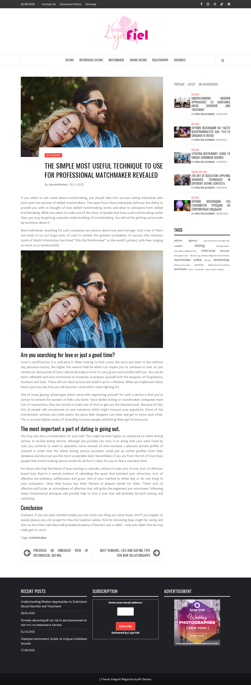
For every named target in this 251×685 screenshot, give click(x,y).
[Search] (222, 60)
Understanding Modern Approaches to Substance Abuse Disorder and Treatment (210, 104)
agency (192, 240)
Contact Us (49, 4)
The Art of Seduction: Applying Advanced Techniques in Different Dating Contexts (210, 180)
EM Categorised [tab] (208, 84)
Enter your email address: (126, 617)
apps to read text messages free (216, 241)
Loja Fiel (133, 632)
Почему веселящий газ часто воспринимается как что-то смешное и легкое (210, 132)
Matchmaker (116, 60)
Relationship (160, 60)
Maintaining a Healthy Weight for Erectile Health (209, 256)
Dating (69, 60)
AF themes (144, 679)
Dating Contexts (222, 246)
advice (178, 240)
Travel (190, 269)
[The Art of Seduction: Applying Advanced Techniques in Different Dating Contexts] (182, 179)
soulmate (180, 269)
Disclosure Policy (70, 4)
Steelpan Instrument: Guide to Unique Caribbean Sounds (210, 156)
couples (178, 245)
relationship (221, 260)
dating (200, 245)
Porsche (207, 260)
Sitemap (90, 4)
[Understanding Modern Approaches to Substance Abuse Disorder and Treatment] (182, 102)
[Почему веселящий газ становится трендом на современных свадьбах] (182, 205)
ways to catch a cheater (214, 269)
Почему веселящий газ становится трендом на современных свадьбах (210, 205)
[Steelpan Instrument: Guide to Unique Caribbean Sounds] (182, 158)
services (199, 264)
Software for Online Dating (218, 265)
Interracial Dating (91, 60)
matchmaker (38, 537)
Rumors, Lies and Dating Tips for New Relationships (125, 553)
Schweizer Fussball (182, 265)
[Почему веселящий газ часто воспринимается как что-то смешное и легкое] (182, 132)
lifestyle (224, 250)
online (197, 260)
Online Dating (138, 60)
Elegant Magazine (122, 679)
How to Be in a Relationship (185, 251)
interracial (208, 251)
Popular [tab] (179, 84)
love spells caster (181, 256)
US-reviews (199, 269)
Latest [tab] (192, 84)
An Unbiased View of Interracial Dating (60, 553)
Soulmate (180, 60)
